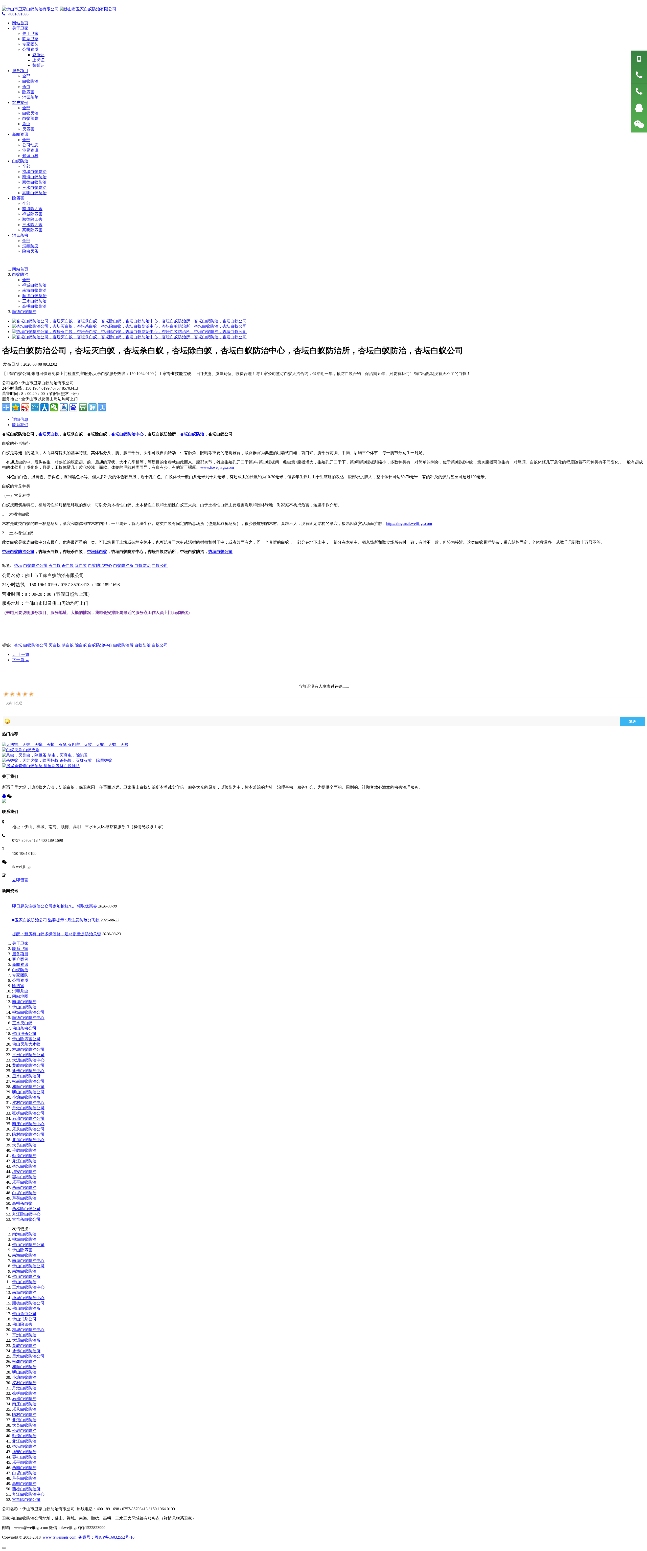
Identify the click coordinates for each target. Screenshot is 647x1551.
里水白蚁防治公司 (28, 1356)
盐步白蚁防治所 (26, 1351)
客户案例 (20, 959)
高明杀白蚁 (22, 1203)
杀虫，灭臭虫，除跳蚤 (68, 755)
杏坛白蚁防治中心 (127, 434)
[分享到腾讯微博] (35, 407)
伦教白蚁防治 (24, 1150)
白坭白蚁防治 (24, 1193)
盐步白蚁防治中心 (28, 1071)
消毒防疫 (30, 246)
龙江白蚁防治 (24, 1161)
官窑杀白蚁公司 (26, 1219)
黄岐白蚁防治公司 (28, 1065)
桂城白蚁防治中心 (28, 1329)
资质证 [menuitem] (38, 55)
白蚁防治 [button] (20, 161)
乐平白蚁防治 (24, 1182)
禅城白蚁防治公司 (28, 1012)
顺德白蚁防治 (34, 182)
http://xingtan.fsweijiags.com (409, 523)
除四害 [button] (18, 198)
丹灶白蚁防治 (24, 1388)
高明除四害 (32, 230)
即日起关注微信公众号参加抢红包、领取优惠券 (54, 906)
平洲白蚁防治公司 (28, 1055)
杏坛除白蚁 (97, 551)
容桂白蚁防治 (24, 1177)
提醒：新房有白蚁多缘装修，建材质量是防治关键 (56, 934)
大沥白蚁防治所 (26, 1340)
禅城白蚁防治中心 (28, 1298)
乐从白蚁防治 (24, 1409)
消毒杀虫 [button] (20, 235)
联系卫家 (30, 39)
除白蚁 (81, 565)
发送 (632, 721)
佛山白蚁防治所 (26, 1276)
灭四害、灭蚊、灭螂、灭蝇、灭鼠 (98, 744)
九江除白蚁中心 (26, 1214)
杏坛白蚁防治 (192, 434)
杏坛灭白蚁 (48, 434)
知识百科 (30, 155)
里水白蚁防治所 (26, 1076)
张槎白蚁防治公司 (28, 1113)
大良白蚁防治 (24, 1145)
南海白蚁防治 (34, 177)
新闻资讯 (20, 964)
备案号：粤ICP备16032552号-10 (106, 1537)
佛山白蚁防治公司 (28, 1245)
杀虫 (26, 86)
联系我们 (20, 425)
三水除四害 (32, 225)
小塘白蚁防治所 (26, 1097)
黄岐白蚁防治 (24, 1345)
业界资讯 (30, 150)
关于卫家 (30, 33)
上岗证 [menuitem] (38, 60)
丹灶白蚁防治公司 (28, 1108)
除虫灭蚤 (30, 251)
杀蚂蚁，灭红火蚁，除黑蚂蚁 (86, 760)
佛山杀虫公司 (24, 1028)
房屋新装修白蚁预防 (61, 766)
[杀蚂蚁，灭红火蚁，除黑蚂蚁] (31, 760)
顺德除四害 (32, 219)
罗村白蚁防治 (24, 1383)
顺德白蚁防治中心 (28, 1017)
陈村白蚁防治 (24, 1414)
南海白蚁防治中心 (28, 1260)
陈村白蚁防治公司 (28, 1134)
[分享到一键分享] (102, 407)
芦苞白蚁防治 (24, 1198)
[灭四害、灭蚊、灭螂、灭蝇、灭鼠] (35, 744)
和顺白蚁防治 (24, 1367)
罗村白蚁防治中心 (28, 1102)
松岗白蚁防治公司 (28, 1081)
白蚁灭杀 (31, 750)
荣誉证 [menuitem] (38, 65)
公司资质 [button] (30, 49)
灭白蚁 (55, 565)
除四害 (28, 92)
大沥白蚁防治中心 (28, 1060)
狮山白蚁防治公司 (28, 1092)
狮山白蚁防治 (24, 1372)
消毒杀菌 (30, 97)
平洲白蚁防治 (24, 1335)
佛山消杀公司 (24, 1033)
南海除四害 (32, 209)
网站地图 (20, 996)
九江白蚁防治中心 (28, 1494)
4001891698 (17, 14)
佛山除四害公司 (26, 1039)
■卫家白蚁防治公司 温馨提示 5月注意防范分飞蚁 (56, 920)
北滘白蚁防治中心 (28, 1140)
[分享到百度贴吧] (64, 407)
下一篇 (20, 660)
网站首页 (20, 23)
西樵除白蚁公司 (26, 1209)
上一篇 (20, 654)
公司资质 (20, 980)
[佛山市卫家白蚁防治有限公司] (323, 9)
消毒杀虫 (20, 991)
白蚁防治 (30, 81)
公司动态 (30, 145)
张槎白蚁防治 (24, 1393)
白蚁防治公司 (35, 565)
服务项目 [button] (20, 71)
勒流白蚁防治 (24, 1156)
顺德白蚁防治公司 (28, 1303)
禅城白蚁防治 (34, 171)
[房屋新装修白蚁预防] (22, 766)
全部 (26, 76)
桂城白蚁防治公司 (28, 1049)
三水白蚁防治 (34, 187)
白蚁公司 (160, 565)
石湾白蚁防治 (24, 1399)
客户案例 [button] (20, 102)
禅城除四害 (32, 214)
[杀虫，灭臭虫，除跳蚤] (25, 755)
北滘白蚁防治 (24, 1420)
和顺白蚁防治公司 (28, 1086)
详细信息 (20, 419)
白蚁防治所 (123, 565)
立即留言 (20, 880)
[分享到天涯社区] (92, 407)
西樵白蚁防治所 (26, 1489)
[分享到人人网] (44, 407)
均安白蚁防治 (24, 1171)
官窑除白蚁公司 (26, 1499)
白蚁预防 (30, 118)
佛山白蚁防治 (24, 1007)
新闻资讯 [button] (20, 134)
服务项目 (20, 954)
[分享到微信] (54, 407)
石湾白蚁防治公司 (28, 1118)
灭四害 (28, 129)
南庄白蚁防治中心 (28, 1124)
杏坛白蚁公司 (220, 551)
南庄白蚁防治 (24, 1404)
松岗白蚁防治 (24, 1361)
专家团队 (30, 44)
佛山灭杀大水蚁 (26, 1044)
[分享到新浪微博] (25, 407)
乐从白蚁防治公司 (28, 1129)
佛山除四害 (22, 1250)
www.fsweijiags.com (217, 467)
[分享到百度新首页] (73, 407)
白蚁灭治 (30, 113)
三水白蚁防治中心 (28, 1287)
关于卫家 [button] (20, 28)
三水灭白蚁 (22, 1023)
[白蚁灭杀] (12, 750)
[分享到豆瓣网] (83, 407)
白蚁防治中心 (100, 565)
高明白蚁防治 (34, 193)
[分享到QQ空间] (16, 407)
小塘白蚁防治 (24, 1377)
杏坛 (18, 565)
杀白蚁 (68, 565)
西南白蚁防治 (24, 1187)
